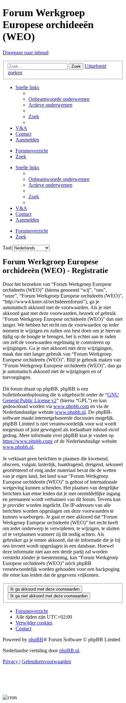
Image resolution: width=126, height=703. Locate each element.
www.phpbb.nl (70, 412)
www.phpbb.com (71, 406)
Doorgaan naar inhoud (25, 52)
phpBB (35, 639)
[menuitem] (58, 99)
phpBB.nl (69, 650)
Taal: (8, 247)
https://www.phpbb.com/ (28, 441)
